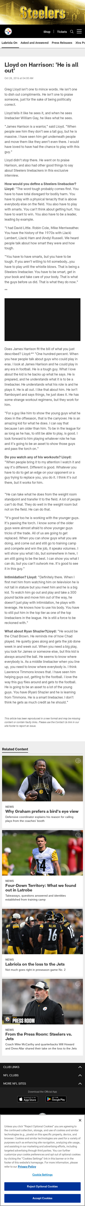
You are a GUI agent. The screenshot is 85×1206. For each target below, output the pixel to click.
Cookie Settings (42, 1174)
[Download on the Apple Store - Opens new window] (27, 1099)
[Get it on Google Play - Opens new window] (56, 1101)
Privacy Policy (27, 1166)
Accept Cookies (43, 1198)
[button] (42, 319)
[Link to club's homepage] (8, 29)
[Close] (80, 1120)
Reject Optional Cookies (42, 1186)
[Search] (71, 31)
